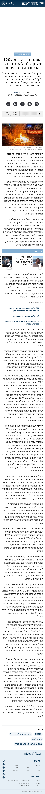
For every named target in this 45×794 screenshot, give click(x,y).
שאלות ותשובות (13, 781)
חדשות (38, 765)
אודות (38, 783)
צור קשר (37, 781)
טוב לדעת (15, 770)
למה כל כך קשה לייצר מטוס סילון (26, 316)
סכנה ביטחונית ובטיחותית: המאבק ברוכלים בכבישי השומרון (22, 322)
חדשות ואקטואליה (22, 54)
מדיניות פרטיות (24, 783)
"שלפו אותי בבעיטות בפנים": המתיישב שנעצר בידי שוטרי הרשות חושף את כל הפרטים (24, 261)
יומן (39, 770)
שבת (27, 770)
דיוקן (27, 765)
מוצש (27, 767)
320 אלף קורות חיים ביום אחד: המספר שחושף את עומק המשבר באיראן (24, 309)
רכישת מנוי (36, 785)
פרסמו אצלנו (25, 781)
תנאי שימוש (25, 785)
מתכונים (15, 767)
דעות (38, 767)
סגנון (16, 765)
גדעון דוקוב (26, 92)
